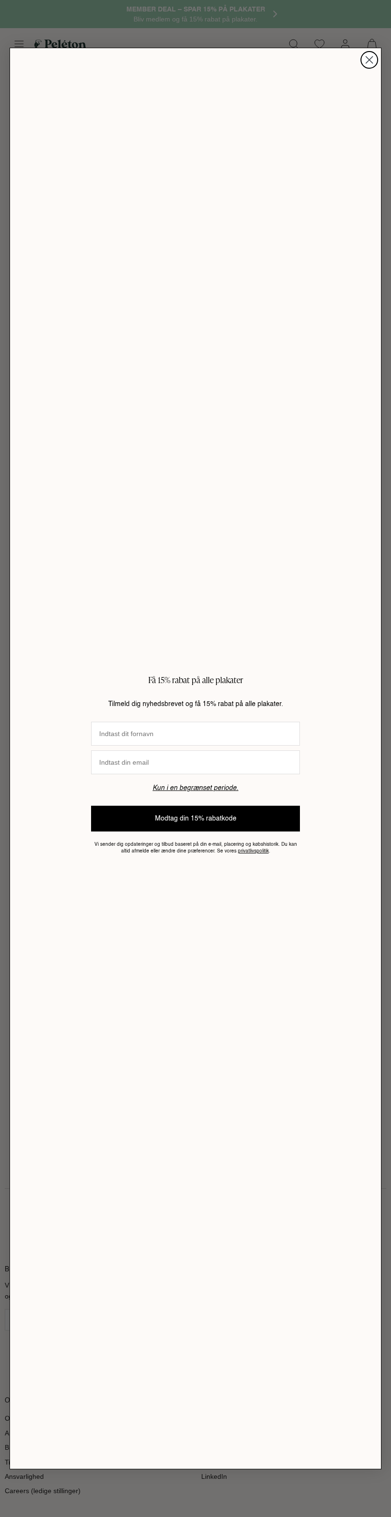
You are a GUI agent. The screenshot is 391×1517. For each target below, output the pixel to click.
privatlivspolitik (253, 851)
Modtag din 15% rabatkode (196, 818)
